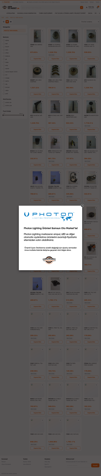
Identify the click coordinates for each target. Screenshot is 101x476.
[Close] (82, 205)
